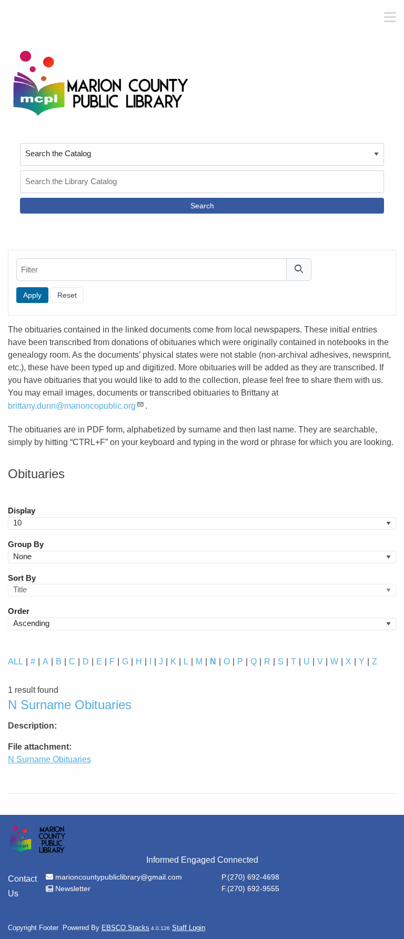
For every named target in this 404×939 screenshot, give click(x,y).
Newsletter (72, 888)
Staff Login (188, 928)
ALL (15, 661)
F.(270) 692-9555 (250, 888)
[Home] (100, 83)
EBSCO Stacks (125, 928)
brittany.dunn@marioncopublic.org (72, 405)
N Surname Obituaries (49, 759)
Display (21, 511)
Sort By (22, 578)
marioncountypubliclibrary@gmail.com (118, 877)
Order (18, 611)
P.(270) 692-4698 (250, 877)
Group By (26, 544)
